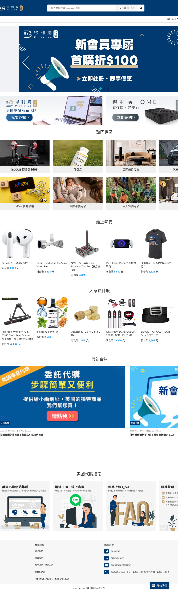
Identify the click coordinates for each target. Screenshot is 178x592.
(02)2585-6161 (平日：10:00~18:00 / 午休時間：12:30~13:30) (140, 572)
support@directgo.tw (121, 565)
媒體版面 (39, 558)
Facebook (115, 551)
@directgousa (117, 558)
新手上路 (39, 565)
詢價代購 (5, 423)
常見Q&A (48, 565)
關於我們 (39, 551)
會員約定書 (40, 572)
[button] (100, 88)
